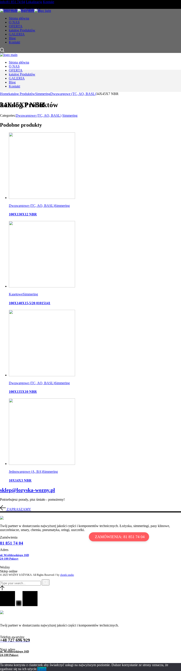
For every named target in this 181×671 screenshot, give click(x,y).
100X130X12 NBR (23, 214)
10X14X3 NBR (20, 480)
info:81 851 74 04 (12, 2)
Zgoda (41, 669)
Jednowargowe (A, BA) (26, 471)
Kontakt (48, 2)
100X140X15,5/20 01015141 (29, 303)
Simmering (69, 115)
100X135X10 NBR (23, 392)
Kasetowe (16, 294)
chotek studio (67, 574)
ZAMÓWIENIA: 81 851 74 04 (120, 537)
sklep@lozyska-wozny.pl (27, 490)
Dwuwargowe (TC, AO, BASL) (38, 115)
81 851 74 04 (11, 543)
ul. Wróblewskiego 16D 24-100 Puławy (14, 556)
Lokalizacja (34, 2)
